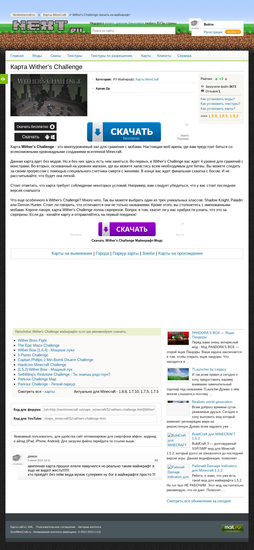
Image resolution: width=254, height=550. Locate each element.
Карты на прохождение (180, 253)
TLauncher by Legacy (209, 369)
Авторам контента (89, 526)
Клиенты (164, 56)
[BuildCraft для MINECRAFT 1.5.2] (178, 440)
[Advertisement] (100, 132)
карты (50, 391)
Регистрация (213, 32)
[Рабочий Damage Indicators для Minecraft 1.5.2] (178, 471)
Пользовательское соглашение (55, 526)
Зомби (148, 253)
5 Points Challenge (33, 355)
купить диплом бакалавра (124, 23)
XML (30, 526)
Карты (146, 56)
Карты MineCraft (54, 14)
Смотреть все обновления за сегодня (199, 501)
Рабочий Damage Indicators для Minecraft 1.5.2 (214, 468)
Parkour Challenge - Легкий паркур (46, 384)
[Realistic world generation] (178, 407)
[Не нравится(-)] (226, 79)
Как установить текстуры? (220, 104)
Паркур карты (126, 253)
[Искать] (179, 30)
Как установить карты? (218, 108)
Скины (56, 56)
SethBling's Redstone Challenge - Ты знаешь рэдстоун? (64, 374)
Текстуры (74, 56)
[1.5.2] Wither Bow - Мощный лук (45, 369)
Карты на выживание (72, 253)
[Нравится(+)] (216, 79)
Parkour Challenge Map (37, 379)
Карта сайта (18, 526)
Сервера (184, 56)
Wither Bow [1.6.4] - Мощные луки (46, 350)
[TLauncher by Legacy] (178, 375)
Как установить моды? (218, 99)
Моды (37, 56)
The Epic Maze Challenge (39, 345)
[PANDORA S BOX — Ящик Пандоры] (178, 338)
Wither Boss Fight (32, 340)
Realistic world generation (212, 402)
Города (102, 253)
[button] (233, 32)
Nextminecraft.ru (24, 14)
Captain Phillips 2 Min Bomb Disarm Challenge (55, 360)
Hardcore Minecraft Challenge (42, 365)
